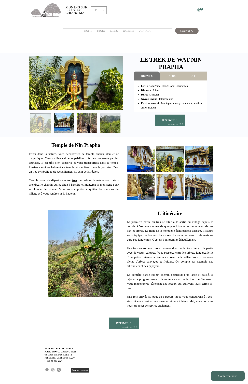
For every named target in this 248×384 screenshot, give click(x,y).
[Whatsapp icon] (59, 370)
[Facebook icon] (47, 370)
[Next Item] (117, 82)
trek (74, 180)
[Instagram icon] (53, 370)
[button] (200, 9)
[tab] (147, 76)
